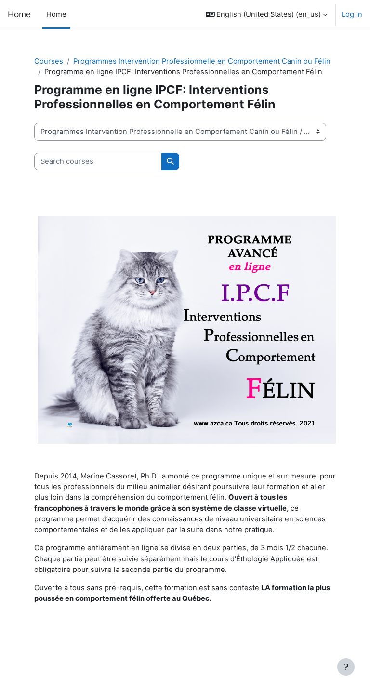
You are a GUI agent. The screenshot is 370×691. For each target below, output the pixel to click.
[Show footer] (346, 667)
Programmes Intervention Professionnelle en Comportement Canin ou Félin (201, 61)
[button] (266, 14)
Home (19, 14)
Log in (352, 14)
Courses (48, 61)
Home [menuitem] (56, 14)
